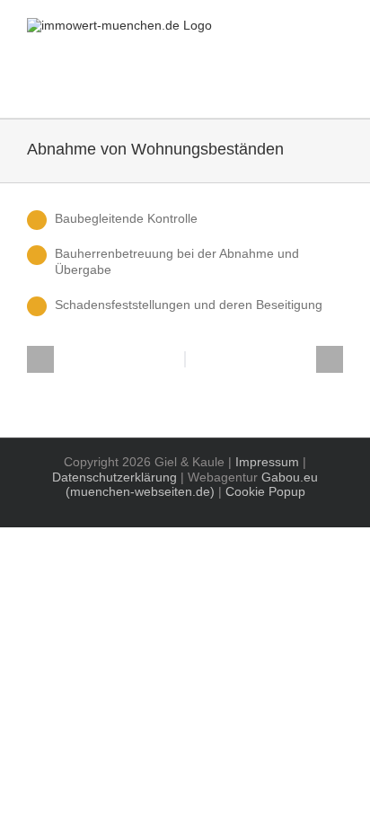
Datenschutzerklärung (114, 477)
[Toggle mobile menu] (336, 90)
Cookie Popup (265, 491)
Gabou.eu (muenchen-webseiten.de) (192, 484)
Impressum (267, 462)
